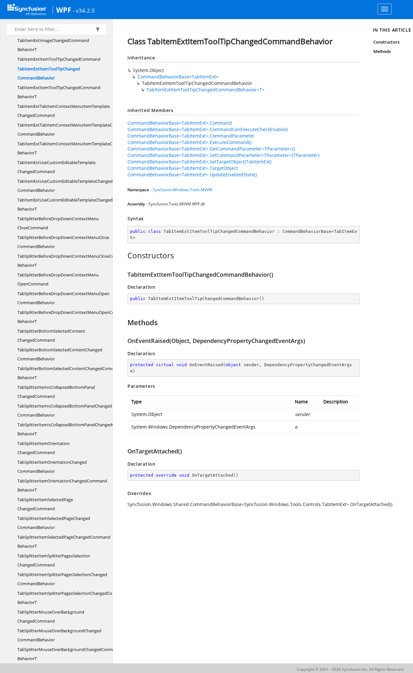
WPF (63, 10)
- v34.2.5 (84, 10)
